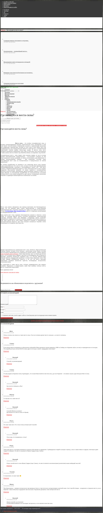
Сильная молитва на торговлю (14, 83)
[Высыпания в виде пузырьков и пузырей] (9, 60)
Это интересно (11, 111)
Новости (3, 111)
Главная (3, 30)
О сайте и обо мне (9, 1)
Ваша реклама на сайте (10, 7)
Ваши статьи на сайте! (10, 3)
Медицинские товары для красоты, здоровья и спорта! (51, 125)
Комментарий (4, 304)
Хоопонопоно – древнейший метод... (15, 51)
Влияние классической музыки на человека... (18, 72)
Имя (2, 307)
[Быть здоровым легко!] (51, 86)
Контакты (6, 6)
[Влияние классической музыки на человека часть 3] (9, 71)
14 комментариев (5, 120)
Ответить (6, 337)
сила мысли (12, 272)
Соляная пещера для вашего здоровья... (16, 40)
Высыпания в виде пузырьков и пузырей (17, 62)
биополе (6, 272)
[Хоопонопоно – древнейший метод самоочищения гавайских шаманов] (9, 49)
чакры (17, 272)
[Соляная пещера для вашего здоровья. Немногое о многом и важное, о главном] (9, 39)
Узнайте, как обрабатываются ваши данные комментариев (47, 320)
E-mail (3, 309)
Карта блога (7, 4)
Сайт (2, 312)
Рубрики (3, 91)
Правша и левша (12, 112)
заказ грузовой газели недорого (9, 254)
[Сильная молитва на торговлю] (9, 82)
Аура (2, 272)
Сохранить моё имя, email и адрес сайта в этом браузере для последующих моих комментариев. (29, 315)
